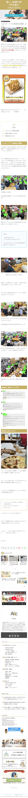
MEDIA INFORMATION (10, 682)
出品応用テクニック (9, 661)
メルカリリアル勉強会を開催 (12, 130)
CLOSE (14, 127)
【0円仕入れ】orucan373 (10, 645)
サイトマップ (14, 787)
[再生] (3, 603)
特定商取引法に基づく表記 (18, 794)
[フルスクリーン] (24, 603)
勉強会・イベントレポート (5, 21)
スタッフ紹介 (8, 685)
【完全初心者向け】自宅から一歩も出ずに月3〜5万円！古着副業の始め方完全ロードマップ (14, 698)
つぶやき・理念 (8, 684)
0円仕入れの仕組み (9, 647)
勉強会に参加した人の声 (11, 133)
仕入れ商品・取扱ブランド (11, 652)
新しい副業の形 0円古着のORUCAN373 (14, 5)
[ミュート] (22, 603)
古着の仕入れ (8, 662)
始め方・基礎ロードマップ (11, 664)
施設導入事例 (8, 674)
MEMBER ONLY (9, 649)
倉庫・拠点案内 (8, 654)
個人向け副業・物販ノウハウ (10, 657)
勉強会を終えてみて (10, 135)
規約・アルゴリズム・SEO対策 (12, 666)
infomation (10, 725)
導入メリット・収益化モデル (11, 673)
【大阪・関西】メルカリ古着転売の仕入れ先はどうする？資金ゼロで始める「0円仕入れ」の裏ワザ (15, 708)
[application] (14, 598)
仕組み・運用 (8, 671)
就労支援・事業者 (8, 669)
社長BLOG (6, 681)
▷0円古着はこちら (14, 15)
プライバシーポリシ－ (8, 794)
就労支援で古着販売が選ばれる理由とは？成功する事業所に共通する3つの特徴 (14, 703)
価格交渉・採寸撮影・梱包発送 (12, 659)
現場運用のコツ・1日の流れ (11, 676)
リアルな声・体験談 (9, 650)
